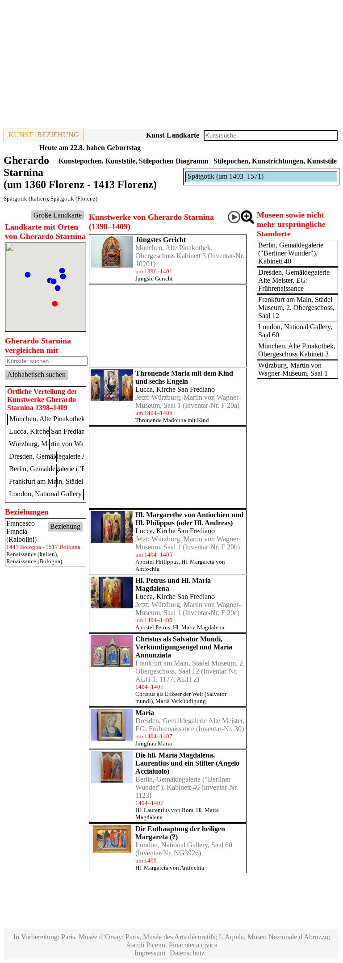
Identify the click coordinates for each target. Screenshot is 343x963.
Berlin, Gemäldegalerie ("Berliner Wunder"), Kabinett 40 (182, 783)
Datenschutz (187, 953)
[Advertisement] (171, 66)
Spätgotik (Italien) (26, 198)
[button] (63, 276)
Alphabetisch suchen (36, 374)
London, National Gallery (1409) (55, 494)
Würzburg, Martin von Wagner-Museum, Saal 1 (293, 369)
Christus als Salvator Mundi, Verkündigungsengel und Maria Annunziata (183, 647)
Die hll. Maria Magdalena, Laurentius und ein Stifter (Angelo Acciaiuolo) (187, 763)
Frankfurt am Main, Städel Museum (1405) (69, 481)
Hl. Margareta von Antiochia (169, 867)
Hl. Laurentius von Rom (164, 810)
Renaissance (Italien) (31, 554)
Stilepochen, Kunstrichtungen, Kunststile (275, 161)
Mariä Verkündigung (180, 701)
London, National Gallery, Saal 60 (183, 845)
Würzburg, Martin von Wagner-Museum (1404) (76, 444)
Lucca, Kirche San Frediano (175, 389)
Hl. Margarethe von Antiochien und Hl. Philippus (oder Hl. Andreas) (189, 519)
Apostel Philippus (157, 561)
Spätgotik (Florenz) (73, 198)
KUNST (20, 134)
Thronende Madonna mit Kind (172, 420)
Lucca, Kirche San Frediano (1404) (59, 431)
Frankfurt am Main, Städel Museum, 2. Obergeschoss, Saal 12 (190, 667)
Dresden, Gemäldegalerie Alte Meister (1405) (73, 456)
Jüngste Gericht (154, 278)
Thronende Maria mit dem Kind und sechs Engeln (184, 377)
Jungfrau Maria (153, 743)
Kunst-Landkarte (172, 135)
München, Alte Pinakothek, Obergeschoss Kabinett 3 (174, 252)
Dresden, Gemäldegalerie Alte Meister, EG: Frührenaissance (189, 725)
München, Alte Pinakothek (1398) (57, 419)
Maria (144, 712)
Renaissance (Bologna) (34, 561)
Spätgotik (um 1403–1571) (226, 176)
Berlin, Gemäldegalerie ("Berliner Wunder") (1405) (81, 469)
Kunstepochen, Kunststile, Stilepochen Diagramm (133, 161)
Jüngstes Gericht (160, 239)
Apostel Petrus (152, 627)
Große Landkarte (57, 215)
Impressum (149, 953)
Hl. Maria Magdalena (198, 627)
